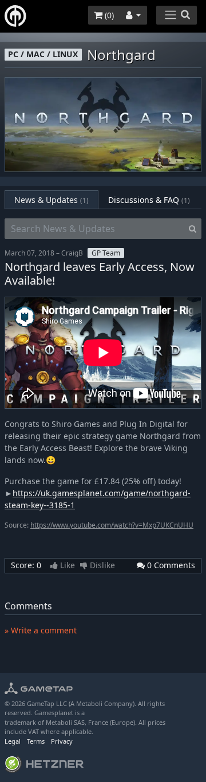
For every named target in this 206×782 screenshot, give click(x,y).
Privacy (62, 741)
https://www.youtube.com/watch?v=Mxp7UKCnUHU (111, 525)
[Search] (192, 228)
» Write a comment (41, 630)
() (108, 15)
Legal (13, 741)
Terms (36, 741)
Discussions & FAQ (149, 199)
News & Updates (51, 199)
